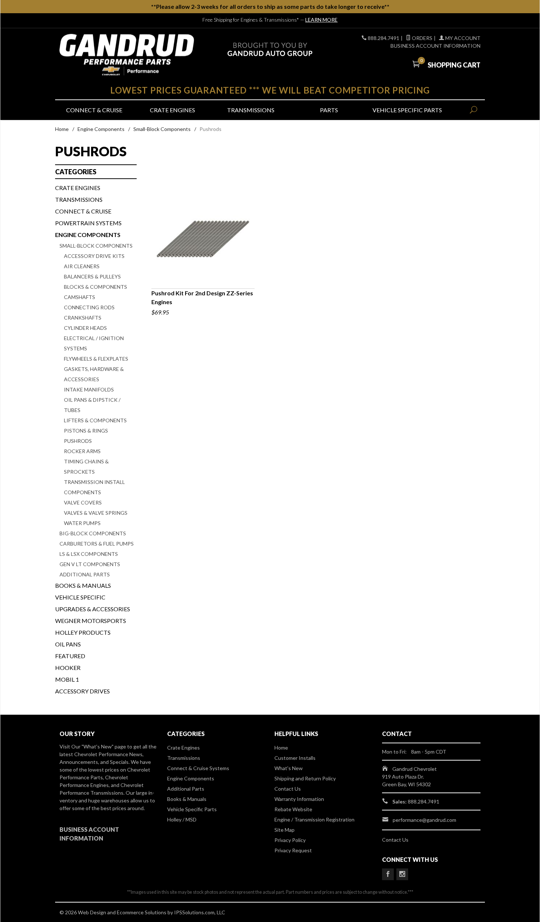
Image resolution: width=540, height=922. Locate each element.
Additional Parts (85, 574)
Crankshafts (82, 317)
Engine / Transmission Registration (314, 819)
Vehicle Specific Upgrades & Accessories (92, 603)
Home (62, 129)
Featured (70, 655)
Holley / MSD (182, 819)
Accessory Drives (82, 691)
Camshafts (79, 297)
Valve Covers (83, 502)
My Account (462, 38)
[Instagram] (402, 874)
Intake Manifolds (89, 389)
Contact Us (287, 789)
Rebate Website (293, 809)
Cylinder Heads (85, 328)
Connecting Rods (89, 307)
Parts (329, 109)
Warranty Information (299, 799)
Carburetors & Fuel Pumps (97, 543)
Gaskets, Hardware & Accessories (94, 374)
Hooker (67, 667)
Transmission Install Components (94, 487)
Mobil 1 (67, 679)
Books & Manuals (83, 585)
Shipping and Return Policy (305, 778)
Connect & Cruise (94, 109)
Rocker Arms (82, 451)
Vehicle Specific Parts (407, 109)
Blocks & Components (95, 287)
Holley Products (83, 632)
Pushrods (78, 441)
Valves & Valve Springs (95, 513)
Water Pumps (82, 523)
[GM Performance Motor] (126, 55)
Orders (421, 38)
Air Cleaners (82, 266)
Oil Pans (68, 644)
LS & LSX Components (89, 554)
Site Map (284, 830)
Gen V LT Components (90, 564)
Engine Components (101, 129)
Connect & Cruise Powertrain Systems (88, 217)
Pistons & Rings (86, 430)
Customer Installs (295, 758)
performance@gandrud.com (424, 820)
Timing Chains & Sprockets (86, 466)
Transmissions (250, 109)
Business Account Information (435, 46)
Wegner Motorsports (90, 620)
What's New (288, 768)
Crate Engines (172, 109)
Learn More (321, 20)
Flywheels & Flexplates (96, 359)
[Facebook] (388, 874)
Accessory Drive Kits (94, 256)
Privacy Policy (290, 840)
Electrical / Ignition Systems (94, 343)
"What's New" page (104, 746)
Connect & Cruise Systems (198, 768)
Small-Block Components (162, 129)
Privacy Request (293, 850)
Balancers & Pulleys (92, 276)
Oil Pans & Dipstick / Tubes (92, 405)
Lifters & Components (95, 420)
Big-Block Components (93, 533)
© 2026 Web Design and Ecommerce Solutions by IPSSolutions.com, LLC (142, 912)
